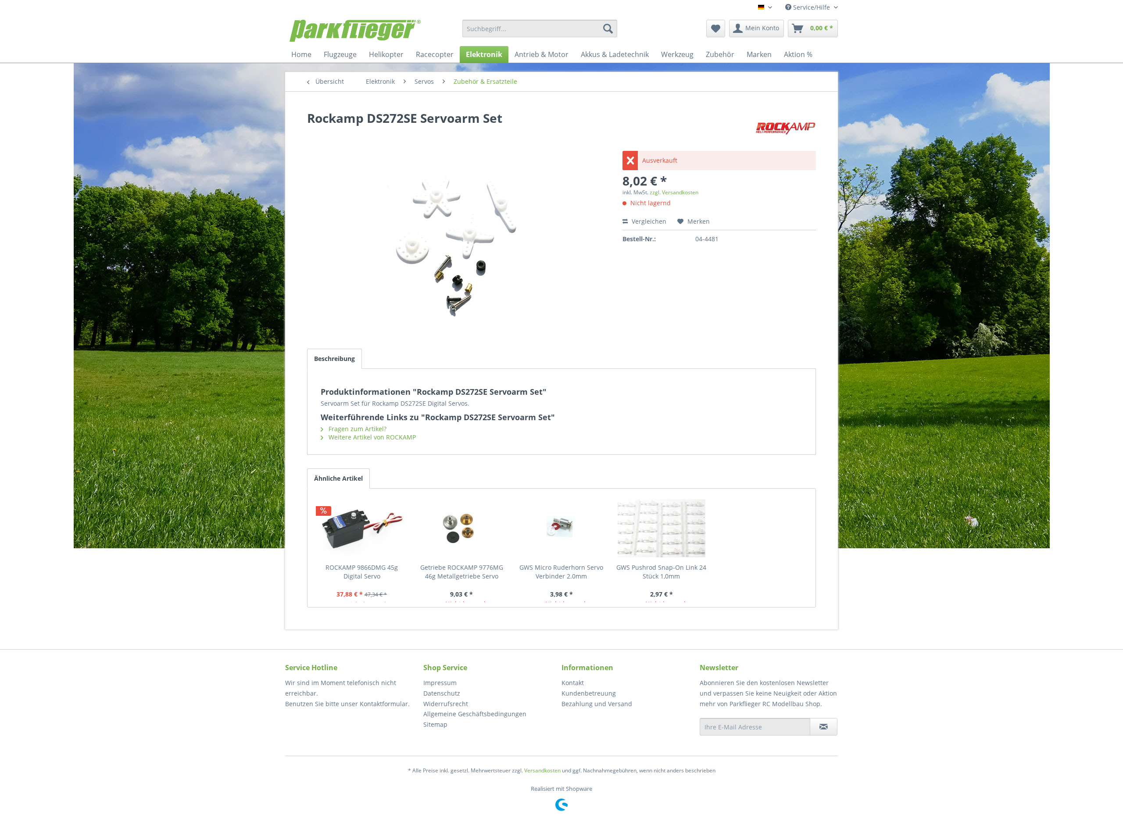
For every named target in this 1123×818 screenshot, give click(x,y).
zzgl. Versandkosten (674, 192)
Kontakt (573, 683)
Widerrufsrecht (445, 704)
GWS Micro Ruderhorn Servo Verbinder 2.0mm (561, 571)
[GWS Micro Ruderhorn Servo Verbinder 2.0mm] (561, 528)
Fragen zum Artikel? (356, 429)
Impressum (440, 683)
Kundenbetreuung (589, 693)
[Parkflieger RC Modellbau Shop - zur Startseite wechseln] (355, 31)
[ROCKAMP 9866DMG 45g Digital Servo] (362, 528)
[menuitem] (539, 28)
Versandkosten (542, 770)
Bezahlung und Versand (597, 704)
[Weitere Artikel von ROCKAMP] (785, 126)
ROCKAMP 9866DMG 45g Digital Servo (361, 571)
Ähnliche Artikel (338, 478)
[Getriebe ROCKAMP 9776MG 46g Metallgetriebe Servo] (462, 528)
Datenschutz (441, 693)
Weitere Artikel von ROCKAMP (371, 437)
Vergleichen (648, 221)
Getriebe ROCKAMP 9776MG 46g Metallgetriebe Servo (461, 571)
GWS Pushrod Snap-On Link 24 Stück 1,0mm (661, 571)
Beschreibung (334, 358)
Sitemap (435, 724)
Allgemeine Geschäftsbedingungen (474, 714)
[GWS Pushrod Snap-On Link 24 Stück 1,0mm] (661, 528)
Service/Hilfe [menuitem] (811, 7)
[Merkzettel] (715, 28)
